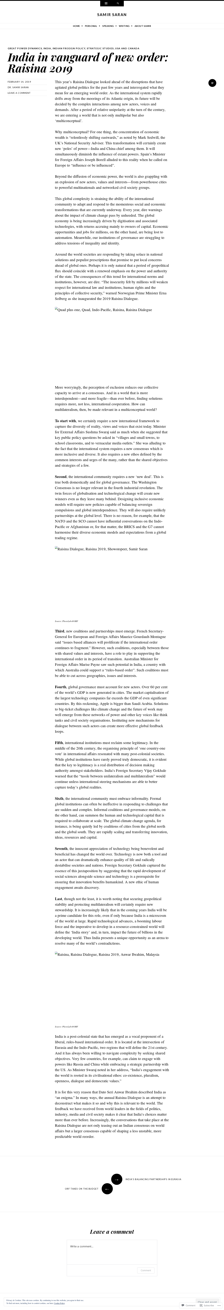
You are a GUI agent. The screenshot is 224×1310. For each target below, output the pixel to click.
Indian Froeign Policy (69, 48)
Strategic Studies (100, 48)
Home (76, 26)
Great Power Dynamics (25, 48)
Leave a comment (19, 93)
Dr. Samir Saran (18, 87)
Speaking (108, 26)
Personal (91, 26)
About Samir (143, 26)
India (47, 48)
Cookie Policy (59, 1303)
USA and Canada (127, 48)
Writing (124, 26)
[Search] (118, 3)
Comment (146, 1270)
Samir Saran (112, 14)
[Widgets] (106, 3)
